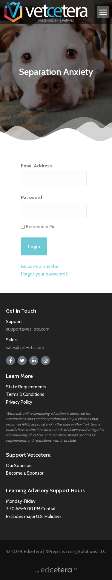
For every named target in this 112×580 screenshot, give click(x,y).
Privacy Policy (19, 402)
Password (31, 197)
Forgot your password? (44, 274)
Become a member (40, 266)
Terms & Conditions (25, 394)
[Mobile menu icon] (103, 12)
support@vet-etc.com (28, 329)
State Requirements (26, 387)
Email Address (36, 166)
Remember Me (41, 226)
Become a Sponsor (24, 473)
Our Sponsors (19, 465)
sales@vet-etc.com (25, 347)
